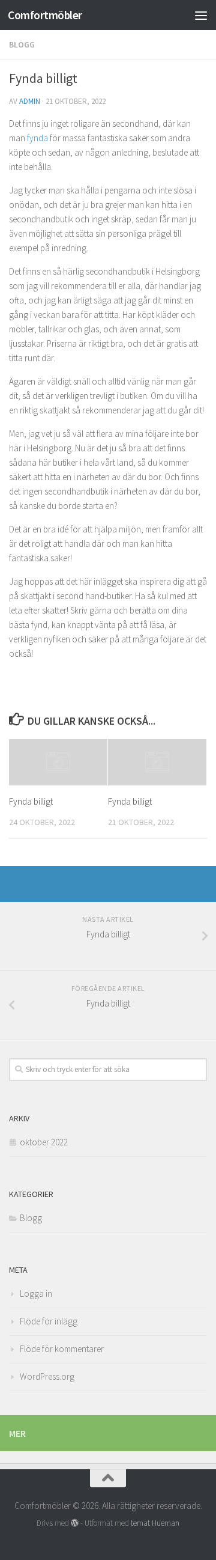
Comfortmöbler (45, 15)
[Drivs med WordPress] (75, 1523)
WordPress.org (47, 1376)
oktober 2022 (44, 1142)
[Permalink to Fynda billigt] (58, 762)
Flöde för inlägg (48, 1321)
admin (29, 101)
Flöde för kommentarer (62, 1348)
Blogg (22, 44)
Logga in (36, 1293)
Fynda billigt (31, 801)
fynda (37, 138)
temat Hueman (155, 1523)
